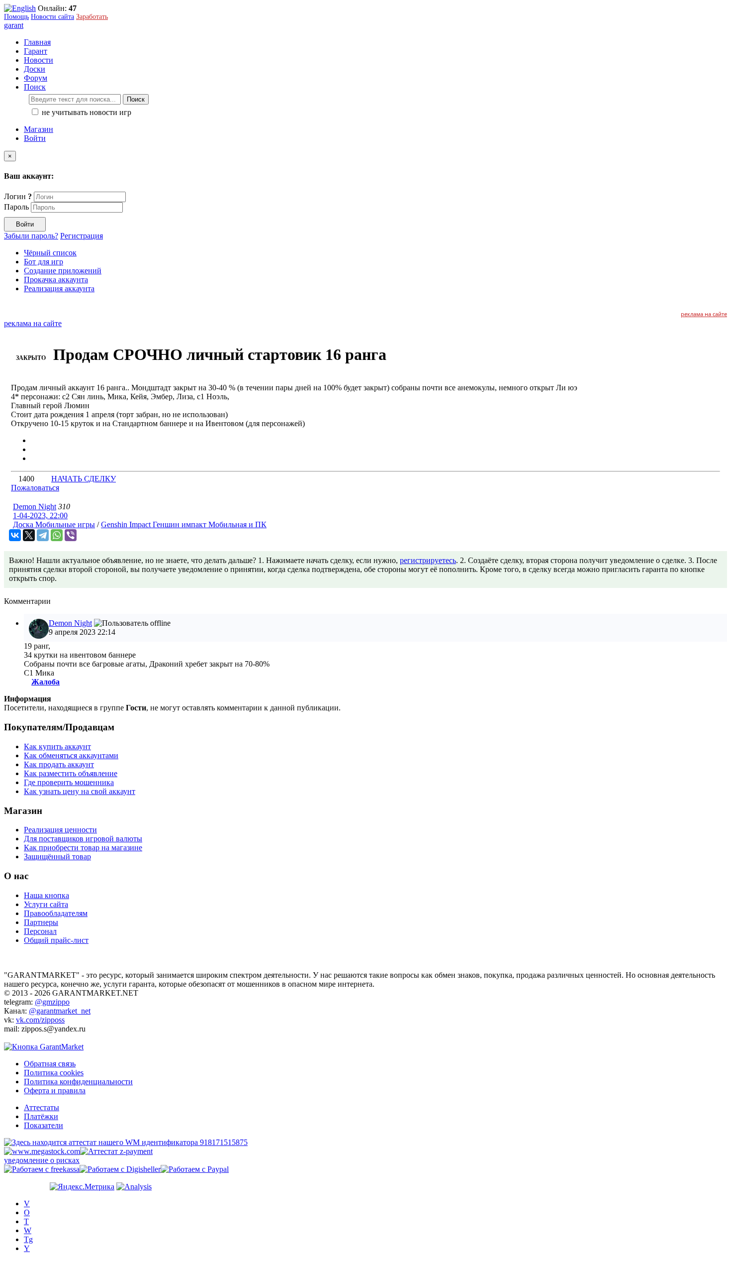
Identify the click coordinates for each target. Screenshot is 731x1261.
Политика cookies (54, 1072)
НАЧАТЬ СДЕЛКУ (83, 478)
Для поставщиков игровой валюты (83, 838)
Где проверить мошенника (69, 782)
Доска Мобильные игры (54, 524)
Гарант (35, 51)
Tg (28, 1239)
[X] (29, 535)
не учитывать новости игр (85, 112)
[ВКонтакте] (15, 535)
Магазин (38, 129)
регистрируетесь (428, 560)
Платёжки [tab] (41, 1116)
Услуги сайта (46, 904)
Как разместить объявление (70, 773)
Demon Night (34, 506)
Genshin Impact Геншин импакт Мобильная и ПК (184, 524)
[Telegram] (43, 535)
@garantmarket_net (60, 1011)
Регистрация (81, 235)
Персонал (40, 931)
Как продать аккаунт (59, 764)
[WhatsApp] (57, 535)
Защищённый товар (57, 856)
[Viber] (71, 535)
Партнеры (41, 922)
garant (13, 25)
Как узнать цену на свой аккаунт (79, 791)
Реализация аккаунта (59, 288)
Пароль (16, 207)
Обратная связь (50, 1063)
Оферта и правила (55, 1090)
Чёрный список (50, 252)
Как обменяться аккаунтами (71, 755)
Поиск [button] (35, 87)
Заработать (92, 16)
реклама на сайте (704, 314)
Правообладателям (56, 913)
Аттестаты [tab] (41, 1107)
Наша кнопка (46, 895)
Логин (18, 196)
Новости (38, 60)
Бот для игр (43, 261)
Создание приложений (62, 270)
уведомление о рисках (42, 1160)
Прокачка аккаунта (56, 279)
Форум (35, 78)
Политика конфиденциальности (78, 1081)
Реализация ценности (60, 829)
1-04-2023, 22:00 (40, 515)
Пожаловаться (35, 487)
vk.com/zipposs (40, 1020)
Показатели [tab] (43, 1125)
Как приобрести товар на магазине (83, 847)
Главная (37, 42)
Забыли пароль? (31, 235)
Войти (35, 138)
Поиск (136, 99)
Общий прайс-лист (56, 940)
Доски (34, 69)
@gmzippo (52, 1002)
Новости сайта (52, 16)
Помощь (16, 16)
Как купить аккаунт (57, 746)
